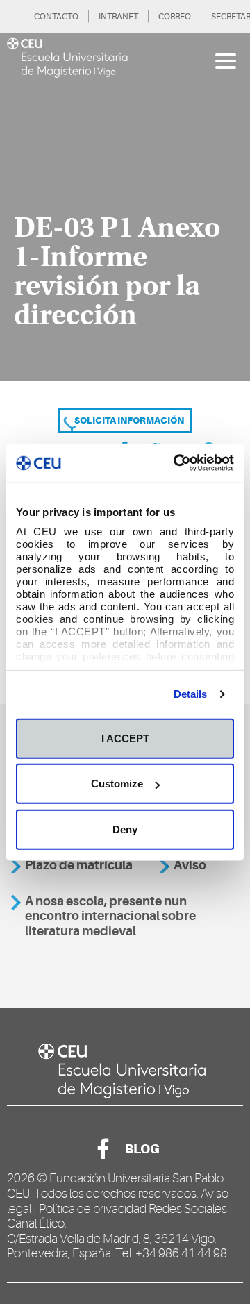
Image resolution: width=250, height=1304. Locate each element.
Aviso (190, 865)
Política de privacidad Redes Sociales (133, 1209)
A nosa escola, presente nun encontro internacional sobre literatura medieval (110, 916)
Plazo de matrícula (79, 865)
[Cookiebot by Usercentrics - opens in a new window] (176, 463)
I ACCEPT (125, 738)
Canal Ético (36, 1223)
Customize (117, 783)
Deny (125, 829)
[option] (125, 207)
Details (191, 694)
